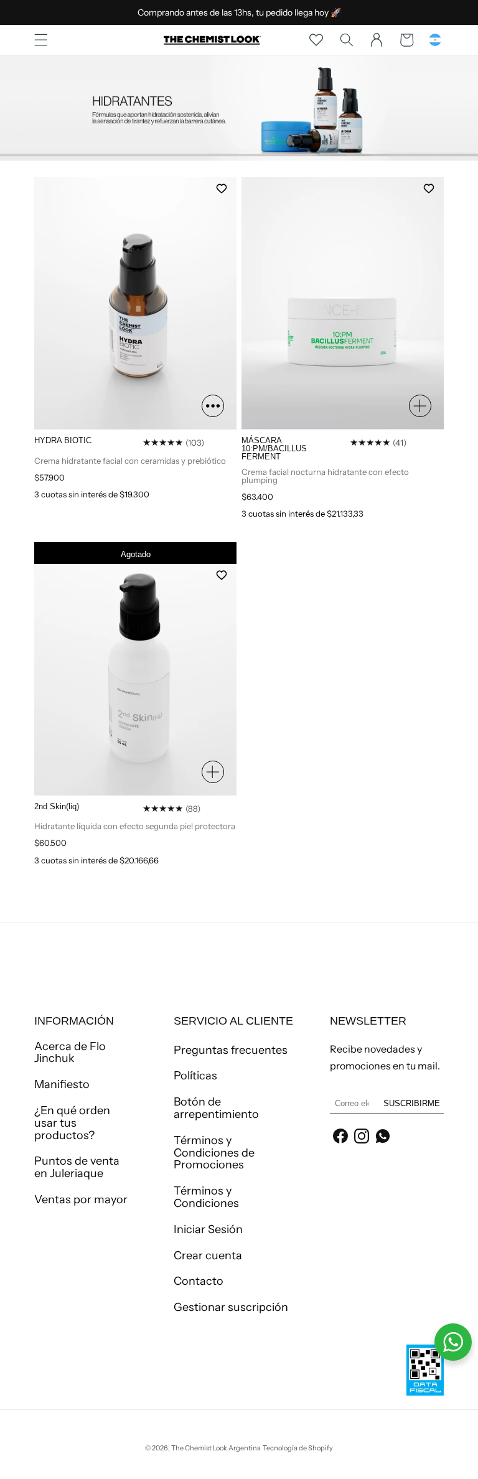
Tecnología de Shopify (298, 1448)
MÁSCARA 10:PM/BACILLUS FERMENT (274, 448)
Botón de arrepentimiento (216, 1108)
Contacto (198, 1281)
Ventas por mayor (81, 1199)
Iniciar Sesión (208, 1229)
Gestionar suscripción (231, 1307)
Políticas (195, 1075)
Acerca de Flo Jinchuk (70, 1053)
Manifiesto (62, 1084)
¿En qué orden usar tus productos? (72, 1123)
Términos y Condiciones (206, 1197)
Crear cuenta (208, 1255)
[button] (41, 40)
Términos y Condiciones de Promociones (214, 1153)
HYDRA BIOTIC (62, 440)
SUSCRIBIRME (411, 1103)
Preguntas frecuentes (231, 1051)
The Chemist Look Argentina (216, 1448)
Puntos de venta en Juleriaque (77, 1167)
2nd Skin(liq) (56, 806)
